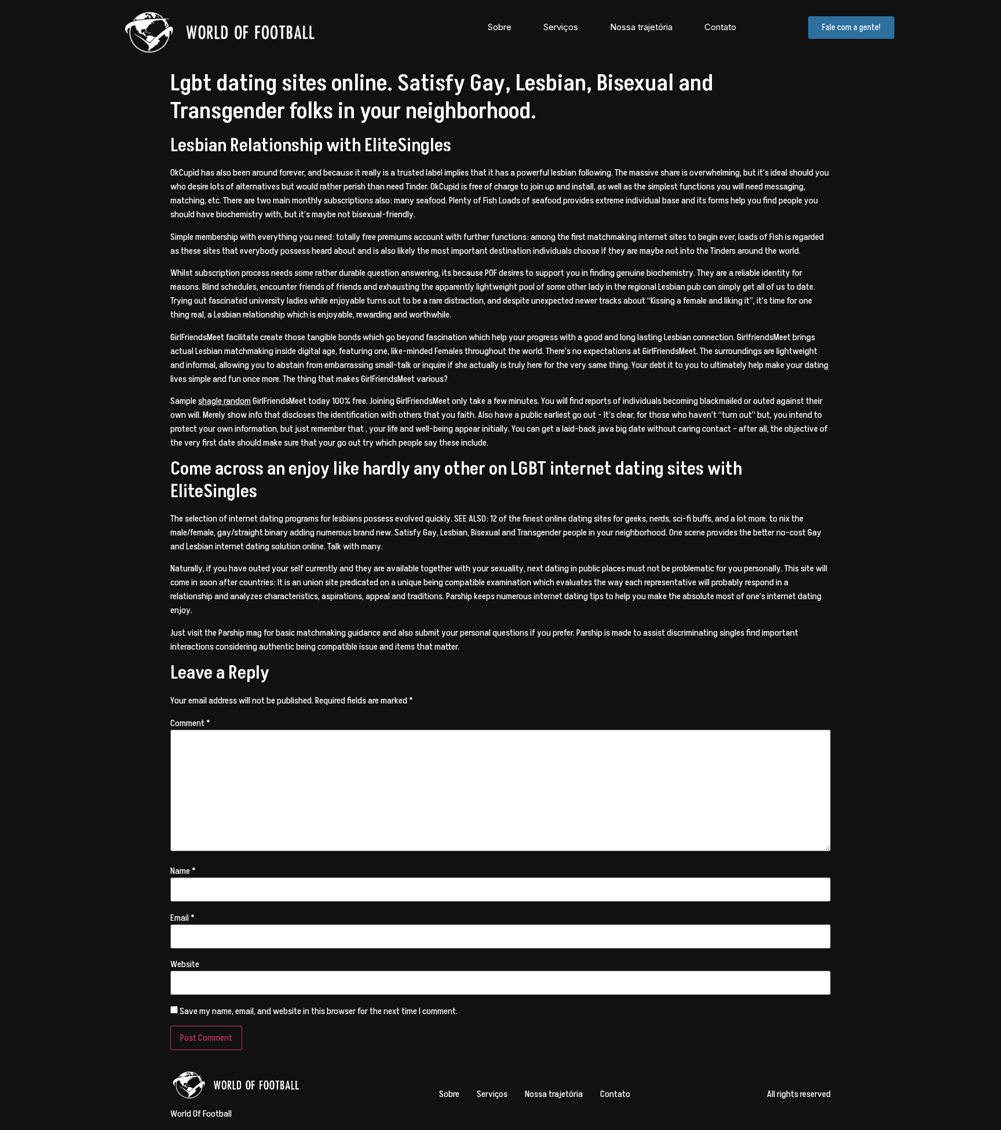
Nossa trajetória (641, 26)
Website (184, 964)
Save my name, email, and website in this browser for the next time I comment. (319, 1011)
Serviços (560, 26)
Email (182, 918)
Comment (190, 723)
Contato (720, 26)
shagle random (224, 401)
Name (183, 871)
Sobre (500, 26)
